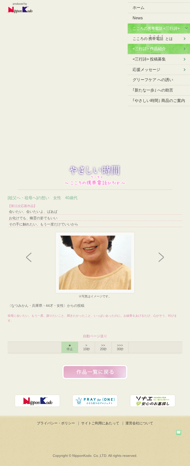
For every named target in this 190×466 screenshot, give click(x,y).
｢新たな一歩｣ (153, 90)
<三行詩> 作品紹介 (149, 49)
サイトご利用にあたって (100, 423)
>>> (120, 347)
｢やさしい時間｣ (159, 100)
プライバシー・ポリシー (56, 423)
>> (103, 347)
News (138, 18)
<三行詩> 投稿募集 (149, 59)
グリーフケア (153, 80)
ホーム (138, 7)
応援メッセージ (146, 69)
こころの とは (153, 38)
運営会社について (139, 423)
